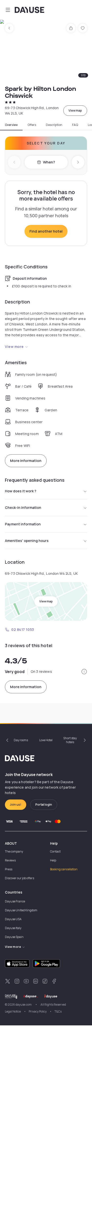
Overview (11, 125)
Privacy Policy (38, 1011)
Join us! (15, 804)
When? (49, 162)
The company (14, 851)
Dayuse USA (13, 919)
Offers (31, 125)
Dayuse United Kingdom (21, 910)
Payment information (23, 524)
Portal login (43, 804)
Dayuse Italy (13, 928)
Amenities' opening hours (27, 540)
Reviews (10, 860)
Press (8, 869)
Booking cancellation (64, 869)
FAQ (75, 125)
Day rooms (21, 740)
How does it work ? (20, 491)
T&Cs (58, 1011)
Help (53, 860)
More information (25, 460)
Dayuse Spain (14, 937)
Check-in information (23, 507)
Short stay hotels (70, 740)
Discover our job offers (19, 878)
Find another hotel (46, 231)
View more (14, 346)
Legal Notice (13, 1011)
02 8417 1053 (22, 629)
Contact (55, 851)
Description (54, 125)
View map (75, 110)
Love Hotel (46, 740)
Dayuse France (15, 901)
